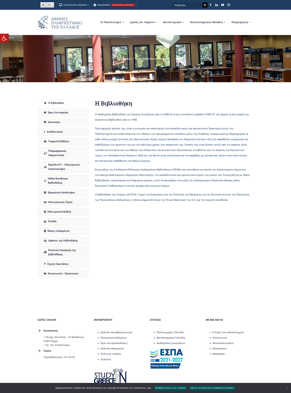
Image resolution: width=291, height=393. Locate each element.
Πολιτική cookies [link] (111, 353)
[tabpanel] (172, 189)
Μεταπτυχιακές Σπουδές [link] (171, 337)
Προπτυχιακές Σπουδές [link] (170, 332)
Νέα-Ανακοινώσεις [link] (223, 343)
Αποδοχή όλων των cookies (170, 387)
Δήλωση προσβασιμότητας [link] (116, 332)
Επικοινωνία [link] (220, 337)
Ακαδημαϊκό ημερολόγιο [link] (171, 343)
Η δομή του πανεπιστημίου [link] (228, 332)
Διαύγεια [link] (106, 359)
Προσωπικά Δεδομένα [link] (113, 337)
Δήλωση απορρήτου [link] (112, 348)
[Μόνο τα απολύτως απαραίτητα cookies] (286, 388)
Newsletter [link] (219, 353)
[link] (4, 38)
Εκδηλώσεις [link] (220, 348)
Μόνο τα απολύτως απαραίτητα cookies (212, 387)
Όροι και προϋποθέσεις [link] (114, 343)
